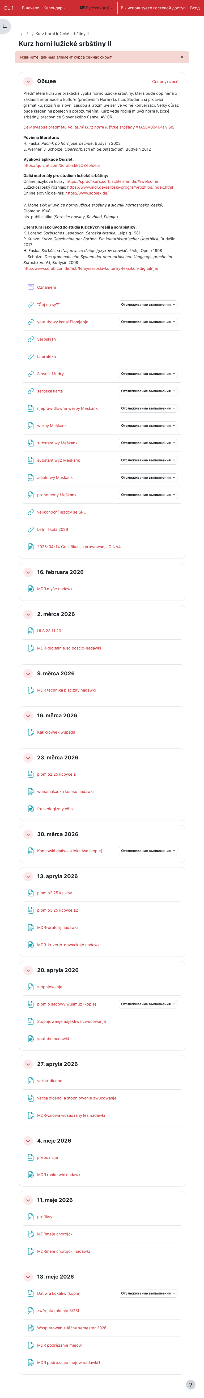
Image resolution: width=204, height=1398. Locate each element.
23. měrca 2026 (57, 758)
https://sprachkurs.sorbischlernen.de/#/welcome (112, 181)
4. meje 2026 (54, 1141)
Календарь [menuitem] (54, 8)
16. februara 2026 (60, 572)
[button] (97, 8)
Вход (195, 8)
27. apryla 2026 (57, 1064)
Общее (46, 81)
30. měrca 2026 (57, 834)
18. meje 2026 (55, 1277)
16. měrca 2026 (57, 716)
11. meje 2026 (55, 1200)
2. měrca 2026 (56, 614)
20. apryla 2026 (58, 970)
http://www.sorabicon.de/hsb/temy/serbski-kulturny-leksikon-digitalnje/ (90, 268)
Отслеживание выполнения (146, 304)
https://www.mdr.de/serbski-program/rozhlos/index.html (120, 187)
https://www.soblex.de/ (87, 193)
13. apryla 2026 (57, 876)
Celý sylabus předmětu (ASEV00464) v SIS (98, 127)
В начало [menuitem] (30, 8)
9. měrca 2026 (56, 674)
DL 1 (9, 8)
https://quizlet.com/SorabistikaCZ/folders (61, 165)
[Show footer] (191, 1384)
